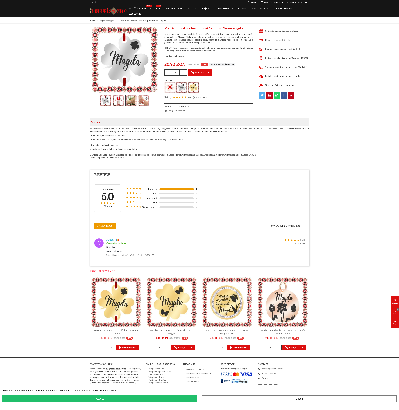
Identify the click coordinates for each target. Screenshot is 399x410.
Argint (242, 8)
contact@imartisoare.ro (273, 369)
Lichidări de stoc (156, 374)
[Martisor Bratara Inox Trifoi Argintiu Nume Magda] (181, 87)
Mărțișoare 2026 (140, 7)
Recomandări (174, 8)
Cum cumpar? (192, 382)
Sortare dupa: (278, 225)
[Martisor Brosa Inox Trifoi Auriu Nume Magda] (172, 302)
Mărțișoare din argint (158, 383)
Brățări (205, 8)
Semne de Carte (260, 8)
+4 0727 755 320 (269, 373)
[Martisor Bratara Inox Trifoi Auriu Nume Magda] (193, 87)
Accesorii (135, 13)
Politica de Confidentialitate (198, 373)
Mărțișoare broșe (156, 377)
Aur (158, 7)
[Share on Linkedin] (269, 95)
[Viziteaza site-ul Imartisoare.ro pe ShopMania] (239, 381)
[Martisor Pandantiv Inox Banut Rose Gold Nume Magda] (283, 302)
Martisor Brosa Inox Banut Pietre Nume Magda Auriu (227, 332)
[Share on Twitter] (262, 95)
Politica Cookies (193, 377)
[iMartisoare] (108, 11)
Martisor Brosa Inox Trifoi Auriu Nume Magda (171, 332)
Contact (265, 378)
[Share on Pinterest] (291, 95)
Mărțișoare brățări (157, 380)
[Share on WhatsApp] (277, 95)
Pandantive (223, 8)
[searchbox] (252, 2)
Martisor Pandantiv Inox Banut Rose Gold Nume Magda (282, 332)
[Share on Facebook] (284, 95)
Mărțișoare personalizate (160, 372)
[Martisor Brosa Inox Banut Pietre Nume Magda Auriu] (227, 302)
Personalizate (283, 8)
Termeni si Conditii (195, 369)
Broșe (190, 8)
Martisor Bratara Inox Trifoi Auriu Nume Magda (116, 332)
